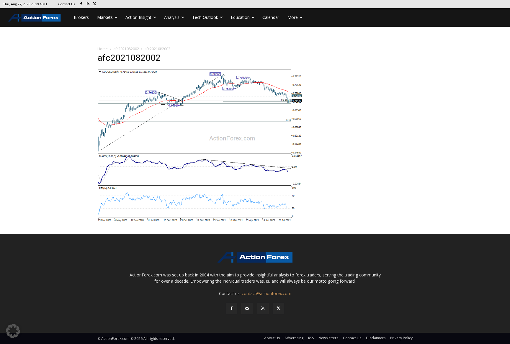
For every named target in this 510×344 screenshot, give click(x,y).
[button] (13, 331)
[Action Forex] (34, 17)
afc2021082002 (126, 48)
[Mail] (247, 308)
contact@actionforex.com (266, 293)
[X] (94, 4)
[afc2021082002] (200, 145)
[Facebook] (81, 4)
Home (102, 48)
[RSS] (88, 4)
